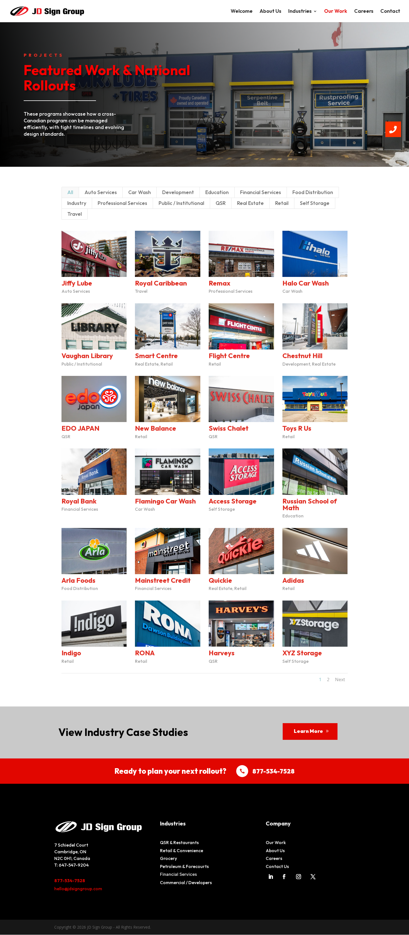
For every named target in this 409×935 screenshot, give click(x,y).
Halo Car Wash (305, 283)
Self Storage (314, 203)
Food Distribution (312, 192)
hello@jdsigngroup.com (78, 888)
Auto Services (101, 192)
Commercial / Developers (186, 882)
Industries (300, 11)
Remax (219, 283)
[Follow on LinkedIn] (271, 876)
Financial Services (260, 192)
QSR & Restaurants (179, 842)
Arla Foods (78, 580)
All (70, 192)
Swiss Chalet (228, 428)
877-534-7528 (69, 880)
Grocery (168, 858)
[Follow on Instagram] (298, 876)
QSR (221, 203)
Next (340, 679)
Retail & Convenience (181, 850)
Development (178, 192)
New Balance (155, 428)
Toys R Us (296, 428)
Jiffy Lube (76, 283)
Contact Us (277, 866)
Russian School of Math (309, 504)
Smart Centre (156, 355)
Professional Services (122, 203)
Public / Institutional (181, 203)
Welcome (242, 11)
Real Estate (250, 203)
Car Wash (139, 192)
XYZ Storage (302, 653)
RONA (145, 653)
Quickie (220, 580)
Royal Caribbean (161, 283)
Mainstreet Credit (163, 580)
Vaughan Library (87, 355)
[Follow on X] (313, 876)
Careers (363, 11)
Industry (76, 203)
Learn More (308, 731)
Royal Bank (79, 501)
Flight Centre (229, 355)
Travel (74, 214)
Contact (390, 11)
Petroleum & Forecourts (184, 866)
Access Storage (233, 501)
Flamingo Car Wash (165, 501)
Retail (282, 203)
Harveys (222, 653)
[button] (393, 129)
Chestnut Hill (302, 355)
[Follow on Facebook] (284, 876)
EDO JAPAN (80, 428)
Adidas (293, 580)
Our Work (335, 11)
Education (217, 192)
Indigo (71, 653)
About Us (270, 11)
